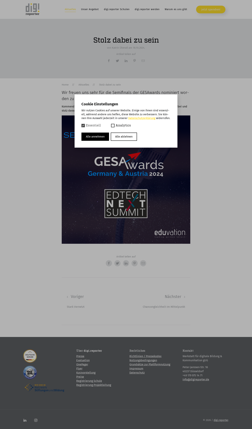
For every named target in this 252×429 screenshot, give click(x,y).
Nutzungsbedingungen (143, 360)
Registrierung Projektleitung (93, 385)
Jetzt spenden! (210, 9)
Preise (80, 376)
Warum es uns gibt (176, 9)
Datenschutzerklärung (141, 118)
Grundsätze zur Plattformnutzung (149, 364)
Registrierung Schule (89, 380)
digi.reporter (221, 420)
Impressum (136, 368)
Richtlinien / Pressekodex (145, 356)
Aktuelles (70, 9)
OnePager (82, 364)
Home (65, 84)
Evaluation (83, 360)
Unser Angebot (90, 9)
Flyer (79, 368)
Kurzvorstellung (85, 372)
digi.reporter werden (147, 9)
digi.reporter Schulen (117, 9)
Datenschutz (137, 372)
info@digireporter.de (196, 379)
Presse (80, 356)
